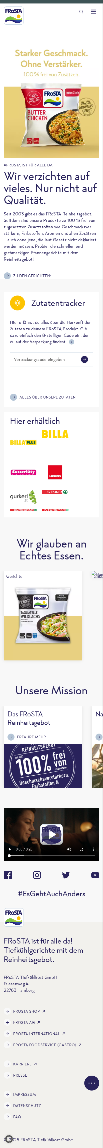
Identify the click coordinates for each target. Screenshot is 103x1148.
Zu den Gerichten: (32, 275)
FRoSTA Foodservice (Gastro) (44, 1045)
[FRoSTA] (14, 15)
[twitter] (66, 875)
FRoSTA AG (24, 1022)
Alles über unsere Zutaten (48, 397)
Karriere (22, 1064)
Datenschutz (27, 1105)
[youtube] (95, 875)
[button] (9, 1139)
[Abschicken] (84, 359)
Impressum (24, 1094)
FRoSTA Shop (26, 1011)
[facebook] (8, 875)
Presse (20, 1075)
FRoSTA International (36, 1033)
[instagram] (37, 875)
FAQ (17, 1116)
